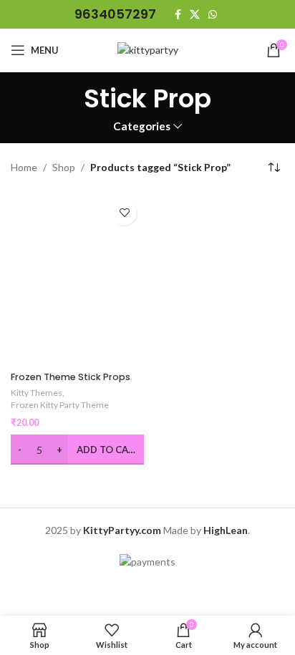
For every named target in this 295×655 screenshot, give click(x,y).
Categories (141, 126)
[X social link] (194, 14)
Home (24, 167)
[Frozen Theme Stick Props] (77, 279)
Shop (63, 167)
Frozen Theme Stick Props (70, 377)
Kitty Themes (36, 392)
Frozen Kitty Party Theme (60, 404)
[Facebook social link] (177, 14)
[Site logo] (147, 49)
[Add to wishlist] (124, 212)
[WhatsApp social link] (212, 14)
